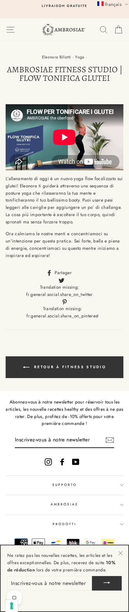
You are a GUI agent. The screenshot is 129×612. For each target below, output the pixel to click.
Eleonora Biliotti (56, 57)
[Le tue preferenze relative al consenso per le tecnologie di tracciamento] (11, 605)
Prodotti (64, 524)
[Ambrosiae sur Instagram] (48, 462)
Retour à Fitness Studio (69, 366)
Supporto (64, 484)
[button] (112, 4)
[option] (64, 6)
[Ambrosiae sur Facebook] (62, 462)
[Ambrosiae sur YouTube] (75, 462)
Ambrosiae (65, 504)
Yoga (79, 57)
